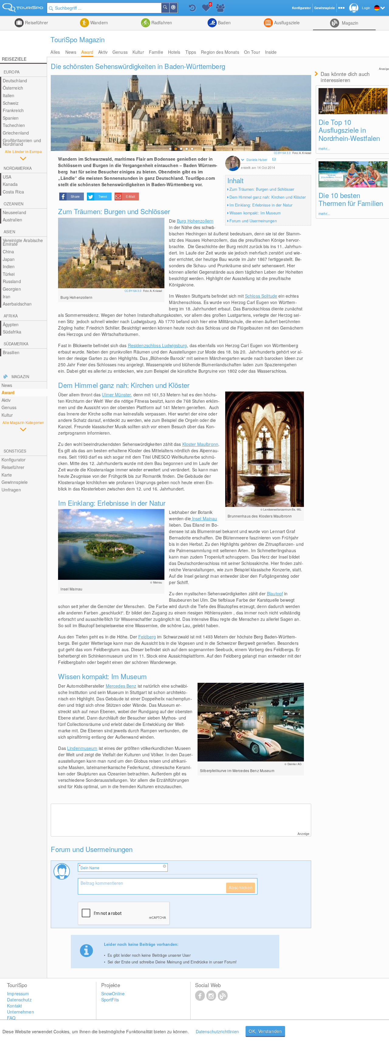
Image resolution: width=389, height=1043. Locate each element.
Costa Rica (13, 192)
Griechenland (16, 133)
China (8, 251)
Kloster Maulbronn (200, 444)
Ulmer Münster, (117, 395)
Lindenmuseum (82, 748)
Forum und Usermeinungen (253, 221)
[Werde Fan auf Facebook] (200, 995)
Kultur (138, 52)
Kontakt (14, 1006)
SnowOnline (113, 993)
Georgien (12, 289)
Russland (12, 281)
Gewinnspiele (15, 482)
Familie (156, 52)
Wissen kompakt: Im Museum (255, 213)
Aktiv (103, 52)
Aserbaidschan (17, 304)
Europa (11, 72)
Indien (9, 266)
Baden (224, 22)
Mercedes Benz (121, 686)
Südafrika (12, 332)
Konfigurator (14, 460)
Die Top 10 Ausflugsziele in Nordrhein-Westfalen (349, 130)
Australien (12, 220)
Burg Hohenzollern (195, 221)
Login (366, 7)
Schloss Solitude (261, 296)
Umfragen (11, 490)
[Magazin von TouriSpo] (223, 995)
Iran (7, 296)
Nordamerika (18, 168)
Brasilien (11, 352)
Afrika (11, 316)
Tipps (190, 52)
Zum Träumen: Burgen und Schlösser (261, 189)
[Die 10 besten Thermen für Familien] (352, 174)
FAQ (11, 1018)
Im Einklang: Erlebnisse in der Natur (261, 205)
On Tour (252, 52)
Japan (9, 259)
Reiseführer (36, 22)
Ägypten (11, 324)
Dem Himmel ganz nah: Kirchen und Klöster (267, 197)
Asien (9, 231)
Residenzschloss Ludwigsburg (157, 345)
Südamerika (16, 344)
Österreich (13, 88)
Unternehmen (20, 1012)
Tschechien (14, 125)
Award (87, 52)
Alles (55, 52)
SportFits (110, 1000)
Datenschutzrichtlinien (217, 1031)
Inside (271, 52)
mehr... (324, 148)
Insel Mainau (204, 518)
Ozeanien (13, 204)
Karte (7, 475)
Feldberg (147, 637)
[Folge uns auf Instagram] (211, 995)
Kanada (10, 184)
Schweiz (11, 103)
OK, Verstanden (265, 1031)
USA (7, 177)
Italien (9, 95)
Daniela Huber (256, 159)
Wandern (98, 22)
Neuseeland (14, 212)
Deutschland (15, 80)
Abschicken (241, 887)
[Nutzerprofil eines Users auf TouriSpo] (232, 164)
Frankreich (13, 110)
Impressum (18, 993)
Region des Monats (220, 52)
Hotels (174, 52)
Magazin (349, 23)
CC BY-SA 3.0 (282, 153)
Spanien (11, 118)
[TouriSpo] (23, 9)
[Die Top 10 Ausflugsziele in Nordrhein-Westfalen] (352, 101)
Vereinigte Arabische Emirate (23, 242)
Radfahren (161, 22)
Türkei (9, 274)
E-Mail (130, 196)
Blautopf (275, 593)
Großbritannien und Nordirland (22, 142)
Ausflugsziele (286, 22)
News (70, 52)
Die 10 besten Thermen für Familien (350, 199)
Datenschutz (19, 1000)
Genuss (120, 52)
